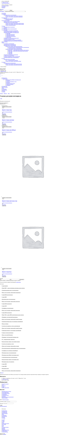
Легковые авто (4, 29)
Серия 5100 (10, 53)
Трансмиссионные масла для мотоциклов (11, 57)
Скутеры (3, 418)
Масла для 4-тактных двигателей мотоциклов (14, 49)
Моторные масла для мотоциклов (10, 45)
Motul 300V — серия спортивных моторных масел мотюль (18, 50)
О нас (3, 386)
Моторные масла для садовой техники (11, 22)
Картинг (3, 26)
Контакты (3, 385)
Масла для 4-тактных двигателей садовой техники (15, 24)
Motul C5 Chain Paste (6, 271)
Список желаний (5, 431)
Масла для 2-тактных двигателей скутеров (13, 61)
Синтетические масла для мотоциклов (15, 48)
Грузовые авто (4, 17)
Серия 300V (8, 33)
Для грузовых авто (5, 392)
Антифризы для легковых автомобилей (11, 30)
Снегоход (3, 62)
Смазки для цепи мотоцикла (9, 55)
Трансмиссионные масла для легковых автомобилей (13, 40)
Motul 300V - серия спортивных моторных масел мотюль (13, 288)
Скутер (3, 58)
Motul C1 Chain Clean (7, 109)
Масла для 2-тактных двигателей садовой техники (15, 23)
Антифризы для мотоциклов (9, 43)
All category (4, 13)
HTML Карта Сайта (5, 387)
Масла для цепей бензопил (11, 25)
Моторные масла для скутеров (9, 59)
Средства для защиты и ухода (8, 343)
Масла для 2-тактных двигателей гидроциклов (11, 292)
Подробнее (4, 113)
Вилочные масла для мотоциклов (10, 44)
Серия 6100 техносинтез (10, 35)
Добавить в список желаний (6, 106)
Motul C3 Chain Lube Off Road (9, 130)
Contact (3, 421)
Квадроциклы (4, 416)
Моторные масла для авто (6, 391)
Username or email (3, 401)
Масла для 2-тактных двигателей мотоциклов (14, 46)
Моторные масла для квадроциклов (10, 28)
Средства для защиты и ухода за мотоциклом (12, 56)
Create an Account (6, 399)
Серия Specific (8, 37)
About (3, 420)
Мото (3, 42)
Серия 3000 (4, 366)
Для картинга (4, 394)
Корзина (3, 428)
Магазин (5, 93)
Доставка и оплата (5, 427)
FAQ (3, 384)
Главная (1, 93)
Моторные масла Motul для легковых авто (11, 32)
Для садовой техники (6, 20)
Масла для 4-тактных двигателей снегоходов (14, 64)
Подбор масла (4, 410)
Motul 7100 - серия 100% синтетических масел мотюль (13, 314)
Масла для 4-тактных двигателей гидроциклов (14, 16)
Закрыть (4, 434)
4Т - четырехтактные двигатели (8, 339)
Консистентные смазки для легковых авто (11, 31)
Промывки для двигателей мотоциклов (11, 54)
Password (2, 403)
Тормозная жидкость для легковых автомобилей (11, 330)
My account (4, 424)
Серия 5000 (10, 52)
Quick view (4, 114)
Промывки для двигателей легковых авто (11, 38)
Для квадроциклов (5, 395)
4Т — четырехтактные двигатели (12, 60)
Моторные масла (9, 19)
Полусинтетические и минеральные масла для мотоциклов (18, 47)
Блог (3, 426)
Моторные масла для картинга (8, 361)
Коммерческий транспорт (8, 18)
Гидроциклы (4, 415)
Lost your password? (3, 406)
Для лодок (4, 396)
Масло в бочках (5, 41)
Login (1, 405)
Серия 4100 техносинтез (10, 34)
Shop (3, 425)
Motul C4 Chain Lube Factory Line (9, 200)
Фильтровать (22, 279)
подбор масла (18, 282)
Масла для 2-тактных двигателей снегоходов (11, 310)
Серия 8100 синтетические (11, 36)
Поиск (11, 10)
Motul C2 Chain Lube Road (8, 120)
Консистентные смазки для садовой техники (12, 21)
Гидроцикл (4, 14)
